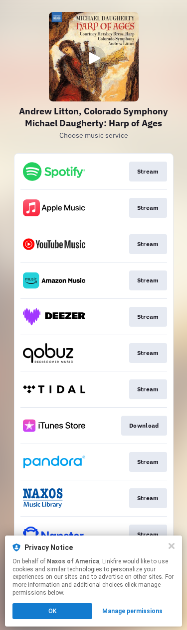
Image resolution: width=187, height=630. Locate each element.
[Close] (172, 546)
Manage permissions (132, 611)
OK (52, 611)
